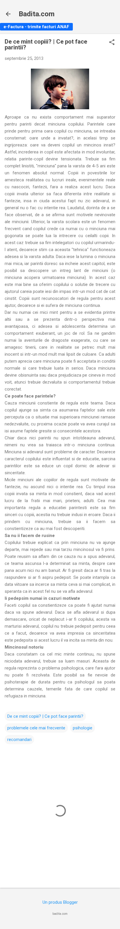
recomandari (19, 739)
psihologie (82, 728)
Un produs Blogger (60, 902)
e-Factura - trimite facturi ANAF (36, 26)
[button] (111, 43)
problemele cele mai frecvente (36, 728)
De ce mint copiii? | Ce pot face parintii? (45, 716)
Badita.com (36, 14)
